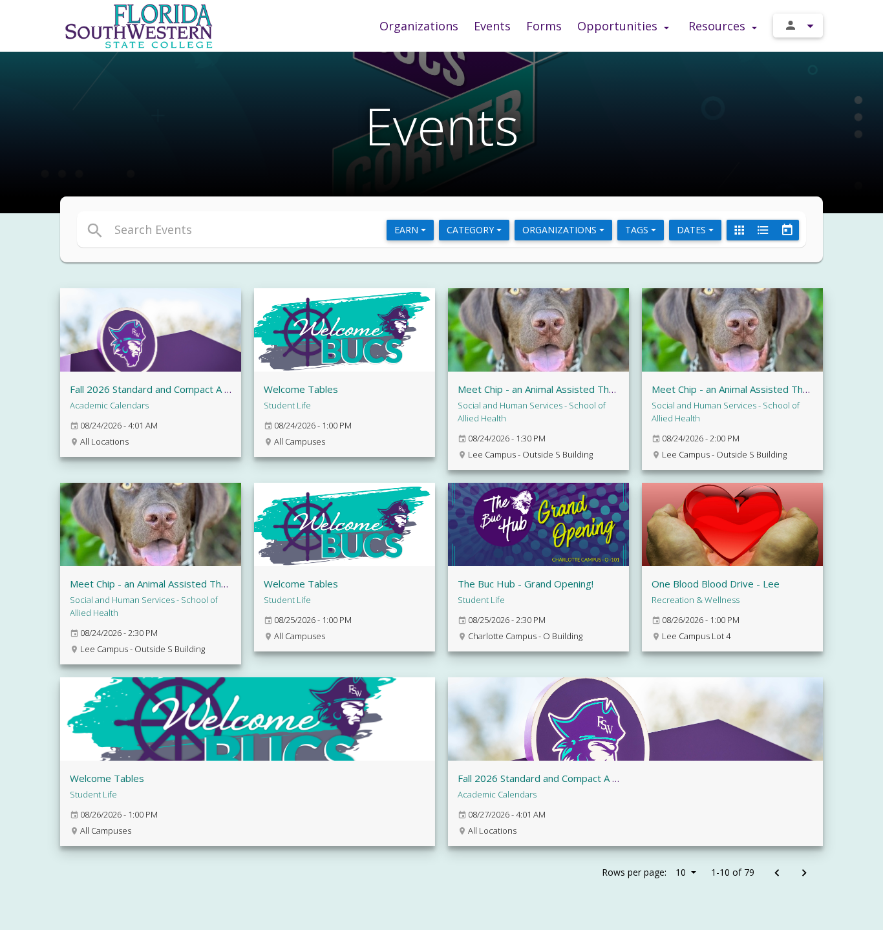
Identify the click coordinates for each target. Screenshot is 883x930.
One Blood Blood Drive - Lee (716, 583)
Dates (692, 230)
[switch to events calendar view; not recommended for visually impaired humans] (786, 230)
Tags (638, 230)
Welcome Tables (301, 389)
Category (471, 230)
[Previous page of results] (776, 873)
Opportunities (619, 26)
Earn (407, 230)
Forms (544, 26)
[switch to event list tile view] (739, 230)
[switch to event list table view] (762, 230)
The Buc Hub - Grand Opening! (525, 583)
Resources (718, 26)
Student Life (287, 405)
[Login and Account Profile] (798, 25)
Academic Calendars (109, 405)
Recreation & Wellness (695, 600)
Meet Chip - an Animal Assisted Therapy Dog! (558, 389)
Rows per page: (644, 872)
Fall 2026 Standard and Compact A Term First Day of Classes (205, 389)
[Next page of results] (804, 873)
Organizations (418, 26)
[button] (323, 229)
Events (492, 26)
